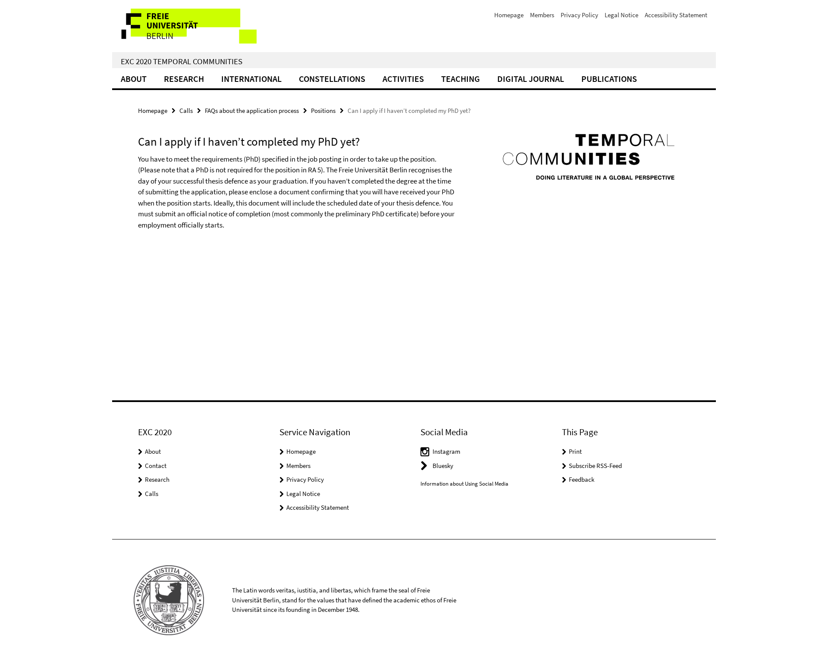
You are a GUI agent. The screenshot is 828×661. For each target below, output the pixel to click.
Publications (609, 78)
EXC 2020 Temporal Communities (181, 61)
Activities (403, 78)
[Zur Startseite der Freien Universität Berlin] (184, 26)
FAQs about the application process (252, 110)
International (251, 78)
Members (542, 15)
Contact (155, 465)
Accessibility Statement (676, 15)
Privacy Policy (579, 15)
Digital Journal (530, 78)
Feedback (581, 479)
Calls (186, 110)
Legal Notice (621, 15)
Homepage (509, 15)
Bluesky (443, 465)
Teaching (460, 78)
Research (184, 78)
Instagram (446, 451)
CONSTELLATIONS (332, 78)
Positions (323, 110)
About (134, 78)
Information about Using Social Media (464, 483)
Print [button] (575, 451)
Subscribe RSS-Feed (595, 465)
